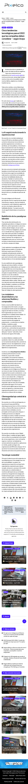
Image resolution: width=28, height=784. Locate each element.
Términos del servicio (20, 778)
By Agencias (7, 42)
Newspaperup (13, 773)
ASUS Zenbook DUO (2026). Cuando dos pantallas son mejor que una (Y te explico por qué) (13, 581)
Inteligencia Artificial (20, 48)
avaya (7, 48)
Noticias (4, 27)
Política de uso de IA (18, 781)
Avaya (12, 101)
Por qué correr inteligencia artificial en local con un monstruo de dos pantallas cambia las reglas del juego (14, 634)
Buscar (7, 616)
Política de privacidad (7, 778)
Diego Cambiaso (9, 561)
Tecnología (10, 27)
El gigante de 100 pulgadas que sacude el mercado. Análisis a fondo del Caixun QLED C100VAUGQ (15, 658)
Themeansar (21, 773)
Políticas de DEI (8, 781)
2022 (4, 48)
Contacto (5, 775)
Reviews (16, 570)
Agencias (15, 526)
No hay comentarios (6, 45)
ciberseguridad (13, 48)
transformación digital (17, 75)
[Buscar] (24, 621)
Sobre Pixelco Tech (20, 775)
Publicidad (11, 775)
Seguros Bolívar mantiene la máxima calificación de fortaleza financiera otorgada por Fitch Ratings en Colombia (14, 665)
